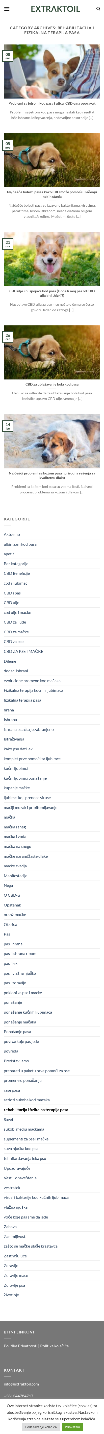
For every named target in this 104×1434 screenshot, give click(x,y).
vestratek (12, 1187)
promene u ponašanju (23, 1080)
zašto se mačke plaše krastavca (31, 1246)
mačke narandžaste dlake (26, 856)
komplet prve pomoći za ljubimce (32, 758)
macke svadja (15, 865)
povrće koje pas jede (21, 1041)
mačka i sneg (15, 826)
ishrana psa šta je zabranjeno (29, 729)
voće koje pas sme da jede (26, 1216)
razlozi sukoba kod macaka (27, 1099)
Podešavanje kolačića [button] (41, 1427)
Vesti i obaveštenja (20, 1177)
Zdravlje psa (14, 1285)
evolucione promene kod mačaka (32, 680)
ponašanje (13, 1002)
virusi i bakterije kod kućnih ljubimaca (36, 1197)
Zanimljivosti (15, 1236)
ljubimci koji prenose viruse (27, 797)
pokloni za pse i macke (23, 992)
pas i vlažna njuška (20, 973)
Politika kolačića (54, 1345)
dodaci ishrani (16, 670)
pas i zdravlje (15, 982)
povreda (11, 1050)
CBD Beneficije (17, 573)
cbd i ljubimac (15, 583)
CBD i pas (12, 592)
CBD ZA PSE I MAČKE (23, 651)
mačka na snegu (17, 846)
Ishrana (10, 719)
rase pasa (12, 1090)
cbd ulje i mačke (17, 612)
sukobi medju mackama (24, 1129)
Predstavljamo (16, 1060)
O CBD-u (12, 895)
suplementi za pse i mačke (26, 1138)
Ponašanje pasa (17, 1031)
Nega (8, 885)
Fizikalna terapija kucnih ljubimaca (33, 690)
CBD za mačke (16, 631)
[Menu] (7, 9)
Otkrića (10, 924)
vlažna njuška (16, 1207)
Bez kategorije (16, 563)
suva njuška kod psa (21, 1148)
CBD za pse (13, 641)
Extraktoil (52, 9)
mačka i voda (15, 836)
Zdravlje (11, 1265)
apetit (9, 553)
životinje (11, 1294)
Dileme (10, 661)
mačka (9, 817)
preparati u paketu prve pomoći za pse (37, 1070)
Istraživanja (14, 738)
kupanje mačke (17, 787)
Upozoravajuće (17, 1168)
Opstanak (12, 904)
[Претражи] (98, 9)
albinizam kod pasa (20, 544)
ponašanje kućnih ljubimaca (28, 1012)
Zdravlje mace (16, 1275)
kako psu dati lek (18, 748)
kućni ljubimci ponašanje (25, 778)
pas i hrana (13, 943)
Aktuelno (12, 534)
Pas (7, 933)
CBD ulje (11, 602)
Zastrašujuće (15, 1255)
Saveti (9, 1119)
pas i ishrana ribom (20, 953)
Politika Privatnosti (20, 1345)
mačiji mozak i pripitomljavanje (30, 807)
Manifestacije (15, 875)
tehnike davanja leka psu (25, 1158)
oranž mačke (15, 914)
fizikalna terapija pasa (22, 700)
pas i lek (10, 963)
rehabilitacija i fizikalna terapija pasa (36, 1109)
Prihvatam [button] (72, 1427)
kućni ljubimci (16, 768)
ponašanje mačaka (20, 1021)
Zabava (10, 1226)
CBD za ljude (15, 621)
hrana (9, 709)
